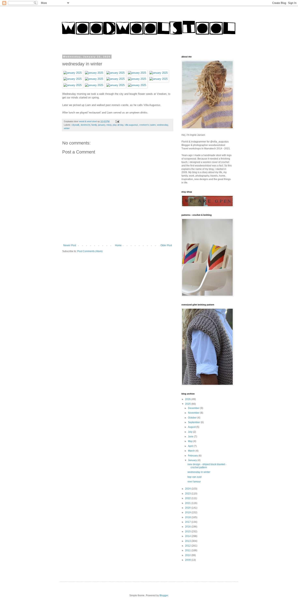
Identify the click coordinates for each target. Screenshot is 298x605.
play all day (118, 125)
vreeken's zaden (147, 125)
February (193, 455)
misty (108, 125)
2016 (188, 526)
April (191, 446)
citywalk (75, 125)
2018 (188, 517)
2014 (188, 536)
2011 (188, 550)
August (192, 427)
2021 (188, 503)
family (94, 125)
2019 (188, 512)
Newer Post (69, 245)
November (194, 412)
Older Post (166, 245)
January (192, 460)
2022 (188, 498)
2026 (188, 399)
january (101, 125)
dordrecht (85, 125)
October (192, 417)
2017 (188, 522)
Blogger (164, 595)
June (191, 436)
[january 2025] (72, 72)
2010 (188, 555)
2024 (188, 488)
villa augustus (131, 125)
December (194, 408)
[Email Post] (117, 121)
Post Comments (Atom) (90, 251)
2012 (188, 545)
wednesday (162, 125)
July (190, 431)
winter (67, 128)
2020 (188, 507)
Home (118, 245)
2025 (188, 403)
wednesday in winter (199, 472)
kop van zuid (195, 477)
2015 (188, 531)
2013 (188, 541)
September (194, 422)
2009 (188, 560)
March (191, 450)
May (190, 441)
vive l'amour (194, 481)
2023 (188, 493)
